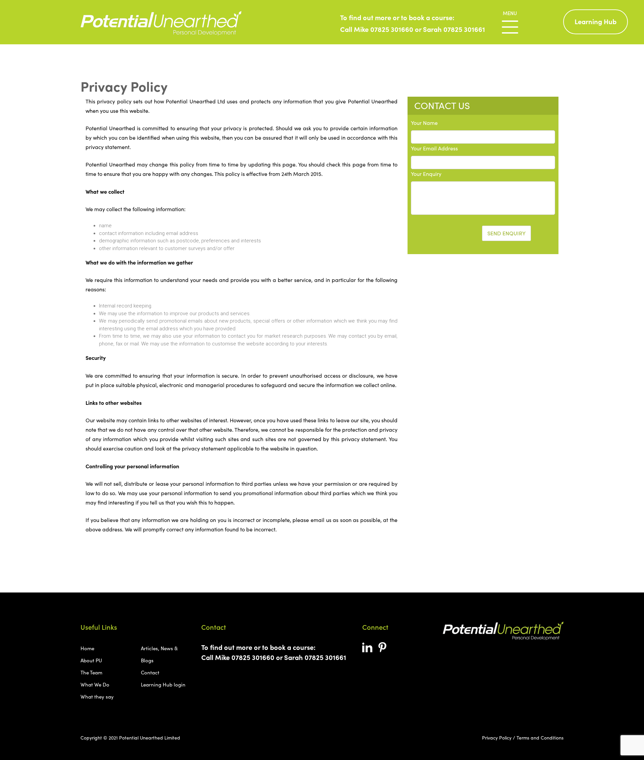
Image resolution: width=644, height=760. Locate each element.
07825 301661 (464, 29)
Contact (150, 672)
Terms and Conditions (540, 737)
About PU (91, 660)
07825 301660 (391, 29)
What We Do (94, 684)
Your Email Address (434, 148)
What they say (97, 696)
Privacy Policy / (498, 737)
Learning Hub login (163, 684)
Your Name (424, 122)
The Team (91, 672)
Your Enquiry (426, 173)
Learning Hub (595, 21)
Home (87, 648)
